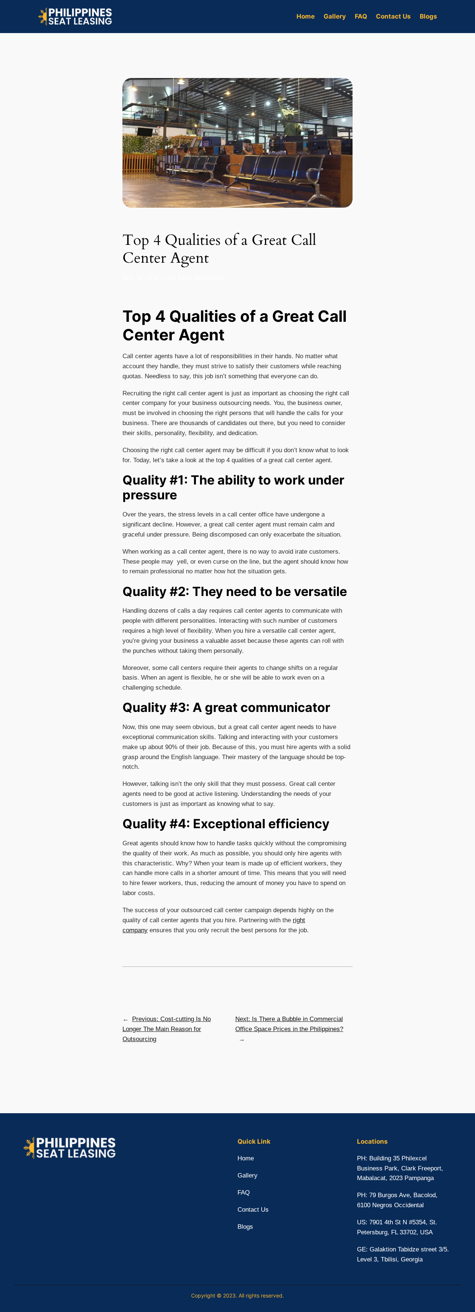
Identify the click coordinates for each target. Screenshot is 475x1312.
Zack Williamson (200, 278)
